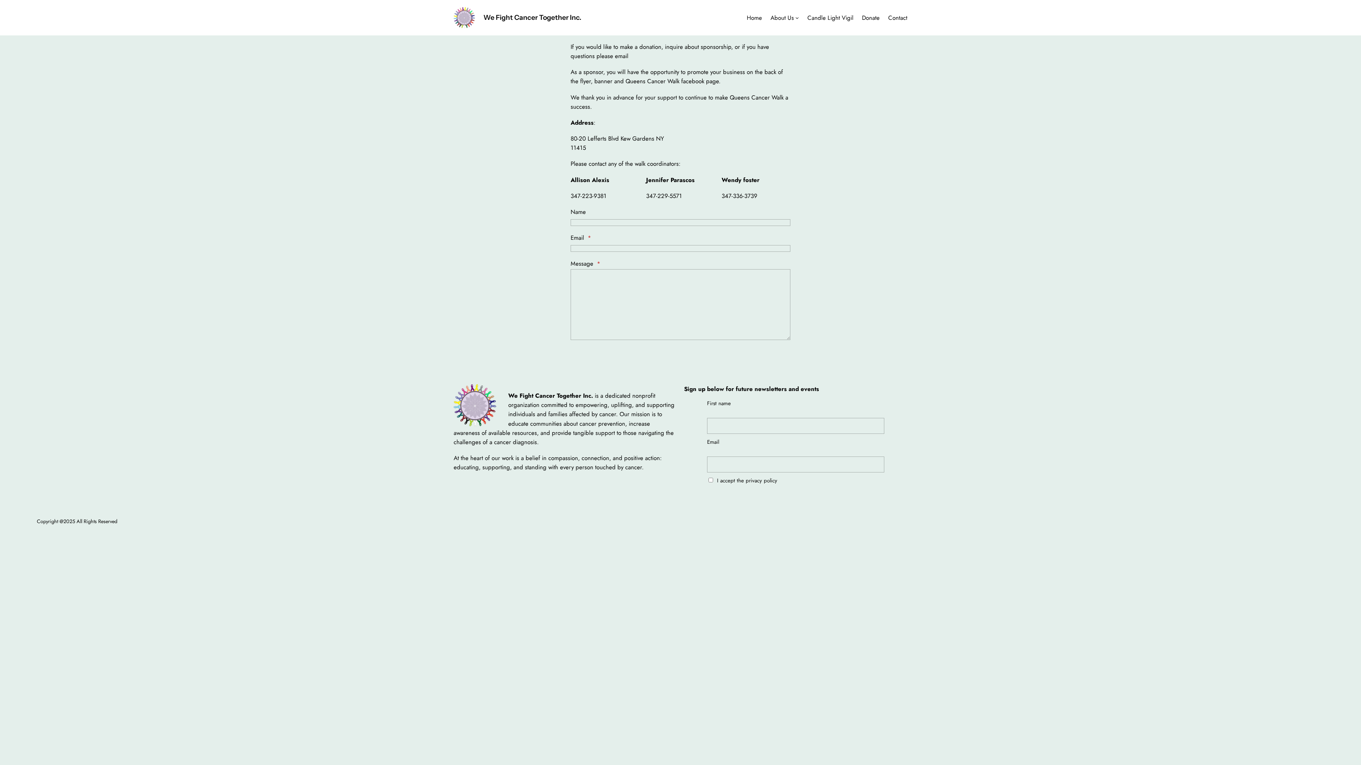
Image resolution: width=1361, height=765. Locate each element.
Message (585, 263)
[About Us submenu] (797, 17)
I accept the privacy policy (746, 480)
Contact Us (595, 358)
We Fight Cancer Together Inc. (532, 17)
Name (578, 212)
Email (581, 237)
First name (719, 403)
